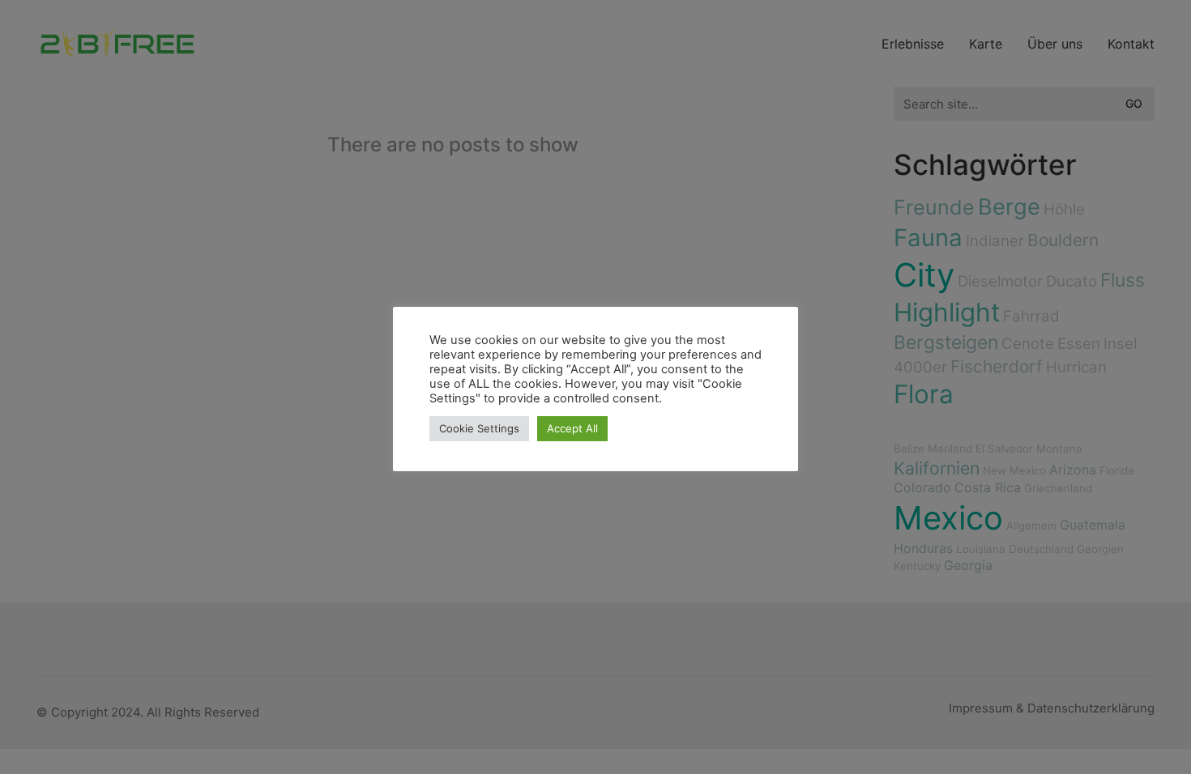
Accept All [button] (572, 428)
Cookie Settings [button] (479, 428)
